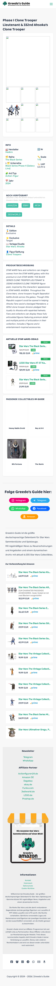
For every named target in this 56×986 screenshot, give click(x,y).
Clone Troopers (13, 254)
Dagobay (28, 781)
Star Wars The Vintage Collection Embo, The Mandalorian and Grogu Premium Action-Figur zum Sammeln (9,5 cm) (34, 653)
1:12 (39, 159)
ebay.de (28, 784)
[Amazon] (44, 961)
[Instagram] (22, 961)
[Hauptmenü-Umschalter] (51, 4)
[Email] (39, 961)
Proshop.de (28, 798)
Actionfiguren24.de (28, 773)
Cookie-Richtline (28, 888)
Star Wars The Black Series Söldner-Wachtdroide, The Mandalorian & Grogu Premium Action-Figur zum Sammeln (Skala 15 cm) (34, 623)
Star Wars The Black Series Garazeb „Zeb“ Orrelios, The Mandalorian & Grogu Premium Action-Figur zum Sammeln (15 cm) (34, 638)
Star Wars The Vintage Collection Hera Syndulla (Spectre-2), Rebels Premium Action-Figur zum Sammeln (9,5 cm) (34, 669)
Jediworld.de (28, 791)
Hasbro (9, 152)
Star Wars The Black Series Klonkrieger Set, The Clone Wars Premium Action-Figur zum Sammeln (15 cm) (34, 572)
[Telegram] (28, 961)
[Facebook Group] (17, 961)
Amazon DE (28, 777)
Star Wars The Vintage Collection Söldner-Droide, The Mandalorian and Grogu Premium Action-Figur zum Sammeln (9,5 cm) (34, 684)
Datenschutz (28, 886)
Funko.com (28, 788)
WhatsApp (28, 760)
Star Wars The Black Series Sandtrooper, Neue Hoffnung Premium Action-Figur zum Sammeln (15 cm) (33, 379)
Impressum (28, 883)
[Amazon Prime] (35, 353)
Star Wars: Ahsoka (15, 246)
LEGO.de (28, 795)
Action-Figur (11, 176)
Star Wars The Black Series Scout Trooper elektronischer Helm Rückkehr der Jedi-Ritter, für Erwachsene (33, 346)
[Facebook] (11, 961)
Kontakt (28, 880)
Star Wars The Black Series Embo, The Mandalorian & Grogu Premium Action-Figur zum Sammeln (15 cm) (34, 608)
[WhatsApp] (33, 961)
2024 (8, 183)
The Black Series (13, 159)
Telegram (28, 757)
